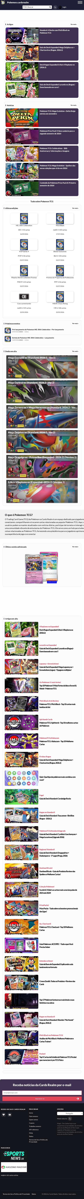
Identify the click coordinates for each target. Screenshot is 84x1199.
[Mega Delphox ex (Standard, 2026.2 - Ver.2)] (13, 450)
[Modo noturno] (55, 7)
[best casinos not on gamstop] (14, 1155)
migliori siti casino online (9, 1175)
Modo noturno (62, 1119)
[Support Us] (4, 1115)
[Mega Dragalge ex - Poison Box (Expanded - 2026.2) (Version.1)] (14, 475)
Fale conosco (33, 1116)
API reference (33, 1130)
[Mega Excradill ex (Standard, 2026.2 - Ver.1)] (11, 376)
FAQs (31, 1133)
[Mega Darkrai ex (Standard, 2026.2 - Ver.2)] (11, 401)
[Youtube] (10, 1115)
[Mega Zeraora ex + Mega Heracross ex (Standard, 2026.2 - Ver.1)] (13, 425)
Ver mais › (74, 24)
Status (31, 1136)
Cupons (31, 1123)
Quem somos (33, 1120)
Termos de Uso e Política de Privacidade (16, 1194)
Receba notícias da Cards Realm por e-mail (42, 1085)
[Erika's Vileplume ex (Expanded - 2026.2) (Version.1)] (10, 500)
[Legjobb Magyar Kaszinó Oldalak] (14, 1167)
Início (31, 1113)
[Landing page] (3, 2)
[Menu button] (80, 4)
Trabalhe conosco (35, 1126)
